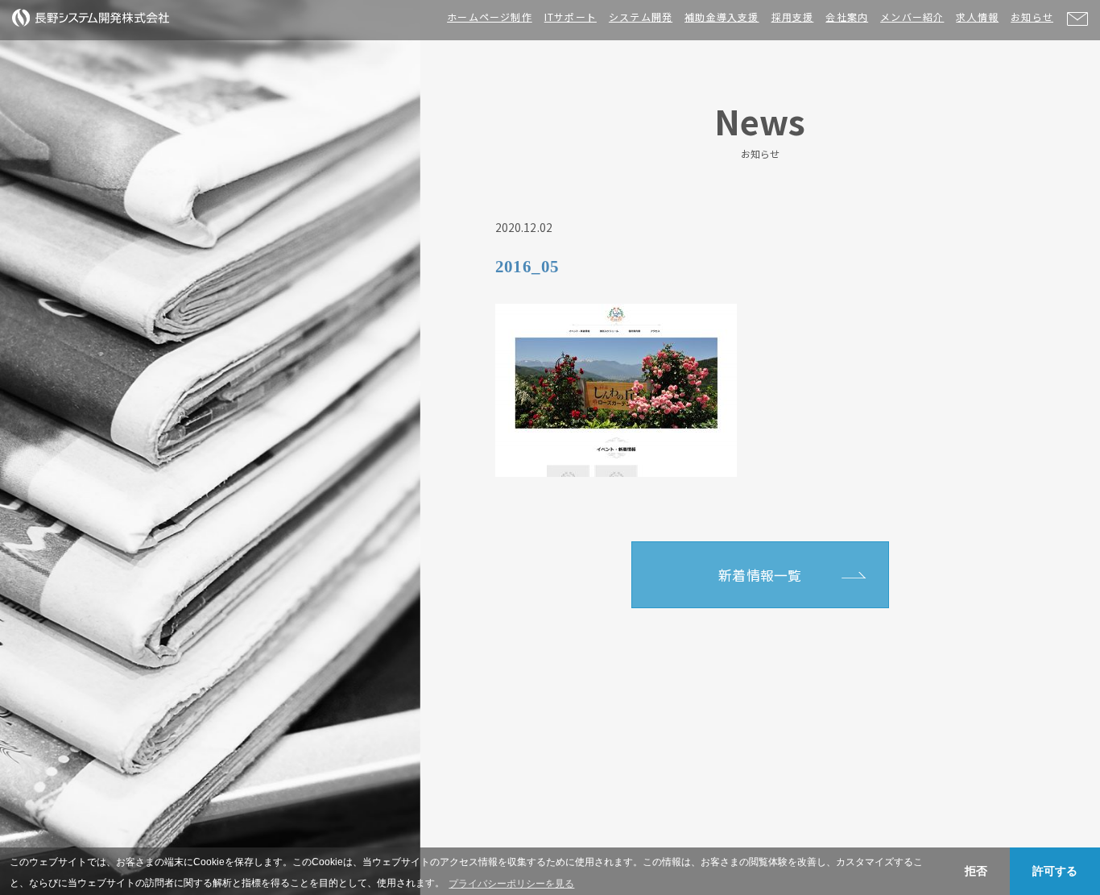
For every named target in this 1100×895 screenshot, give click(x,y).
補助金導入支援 (721, 16)
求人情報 (977, 16)
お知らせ (1032, 16)
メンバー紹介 (912, 16)
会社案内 (846, 16)
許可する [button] (1054, 870)
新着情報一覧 (759, 575)
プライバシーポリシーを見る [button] (511, 883)
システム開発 (640, 16)
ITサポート (570, 16)
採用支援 (792, 16)
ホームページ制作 (489, 16)
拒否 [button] (976, 870)
